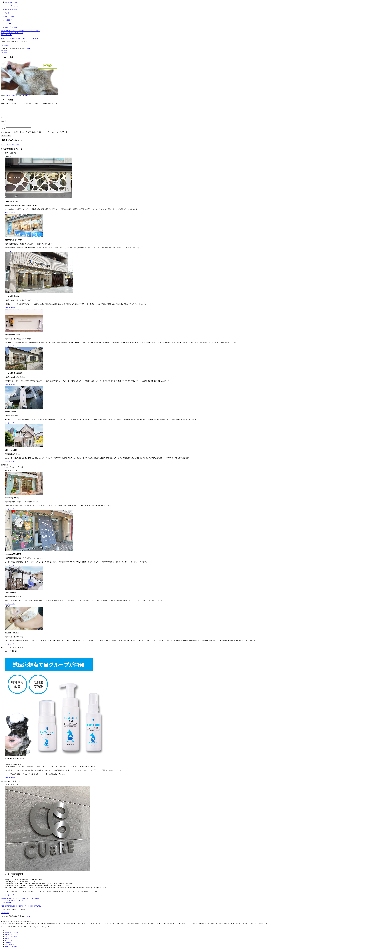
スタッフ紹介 (9, 940)
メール (4, 125)
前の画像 (4, 50)
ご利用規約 (8, 942)
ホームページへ (10, 212)
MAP (28, 48)
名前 (3, 121)
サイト (3, 128)
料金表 (7, 938)
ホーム (7, 930)
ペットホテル (9, 944)
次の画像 (4, 52)
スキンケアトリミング (12, 934)
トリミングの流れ (11, 936)
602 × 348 (26, 95)
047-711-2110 (5, 45)
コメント (4, 118)
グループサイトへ (11, 946)
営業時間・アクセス (11, 932)
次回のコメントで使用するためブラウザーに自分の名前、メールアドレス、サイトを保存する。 (36, 132)
